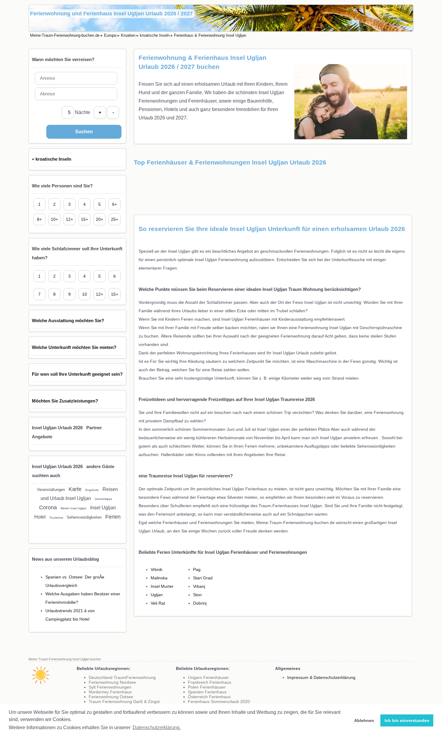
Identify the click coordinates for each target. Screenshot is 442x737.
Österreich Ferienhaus (209, 696)
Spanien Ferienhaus (207, 691)
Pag (197, 569)
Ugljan (157, 594)
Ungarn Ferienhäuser (208, 677)
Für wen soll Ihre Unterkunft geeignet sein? (77, 374)
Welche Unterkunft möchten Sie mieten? (74, 347)
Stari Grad (203, 577)
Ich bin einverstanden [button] (407, 720)
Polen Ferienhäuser (207, 687)
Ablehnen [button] (364, 720)
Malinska (159, 577)
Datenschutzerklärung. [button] (157, 727)
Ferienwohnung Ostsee (111, 696)
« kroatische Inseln (51, 159)
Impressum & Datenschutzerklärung (321, 677)
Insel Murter (162, 586)
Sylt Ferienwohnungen (110, 687)
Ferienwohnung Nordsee (112, 682)
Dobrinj (200, 603)
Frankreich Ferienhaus (209, 682)
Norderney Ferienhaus (110, 691)
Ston (197, 594)
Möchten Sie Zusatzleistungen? (65, 400)
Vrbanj (199, 586)
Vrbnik (156, 569)
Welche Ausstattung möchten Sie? (68, 320)
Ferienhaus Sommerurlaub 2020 (219, 701)
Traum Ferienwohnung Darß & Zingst (124, 701)
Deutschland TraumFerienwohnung (122, 677)
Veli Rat (158, 603)
